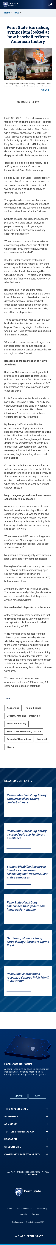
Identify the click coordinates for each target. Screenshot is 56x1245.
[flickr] (28, 1086)
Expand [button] (45, 90)
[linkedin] (21, 1086)
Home (7, 12)
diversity (12, 747)
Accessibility (42, 1208)
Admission (11, 1124)
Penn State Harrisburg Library (24, 731)
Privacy (10, 1208)
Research (10, 1139)
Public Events (33, 708)
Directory (35, 1214)
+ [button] (47, 1109)
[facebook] (14, 1086)
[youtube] (35, 1086)
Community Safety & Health (22, 1154)
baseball (42, 739)
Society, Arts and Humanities (23, 715)
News (16, 12)
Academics (13, 708)
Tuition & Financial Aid (19, 1131)
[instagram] (42, 1086)
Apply (18, 1096)
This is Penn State (16, 1109)
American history (16, 723)
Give (37, 1096)
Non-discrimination (24, 1208)
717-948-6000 (30, 1174)
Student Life (12, 1147)
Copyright (23, 1214)
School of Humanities (19, 739)
